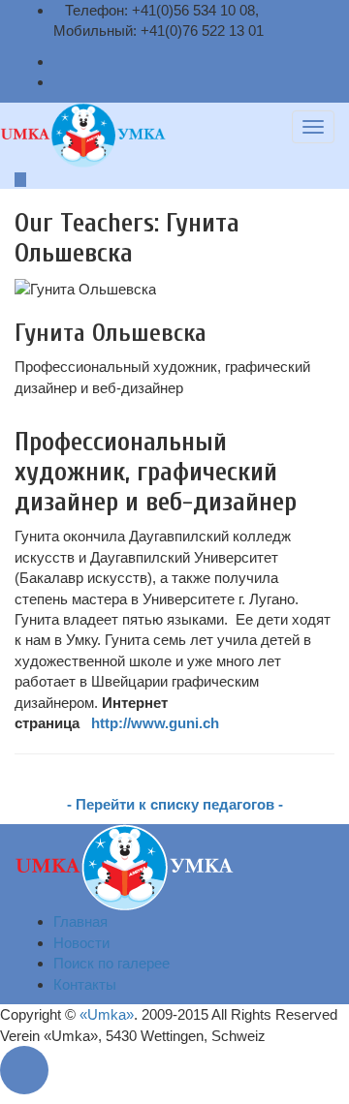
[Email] (59, 61)
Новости (81, 943)
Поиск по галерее (111, 963)
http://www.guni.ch (155, 723)
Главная (80, 921)
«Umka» (106, 1014)
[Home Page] (124, 866)
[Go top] (29, 1070)
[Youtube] (59, 82)
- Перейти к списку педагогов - (175, 804)
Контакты (84, 984)
